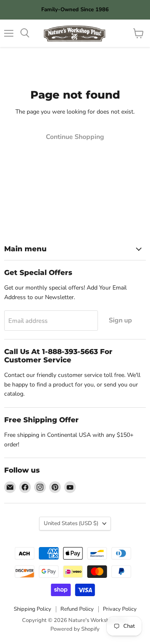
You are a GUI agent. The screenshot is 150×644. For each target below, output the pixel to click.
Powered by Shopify (75, 629)
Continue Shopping (75, 136)
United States (71, 523)
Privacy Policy (120, 609)
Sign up (120, 320)
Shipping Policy (32, 609)
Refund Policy (77, 609)
